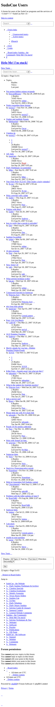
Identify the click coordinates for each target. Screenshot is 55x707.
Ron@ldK (13, 498)
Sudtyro (25, 219)
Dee (10, 225)
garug (11, 540)
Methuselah (13, 121)
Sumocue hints (12, 454)
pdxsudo (12, 415)
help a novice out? (13, 399)
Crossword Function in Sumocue (19, 292)
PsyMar (25, 450)
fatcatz (11, 281)
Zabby (11, 198)
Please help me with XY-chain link (20, 413)
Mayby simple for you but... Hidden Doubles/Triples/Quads (20, 349)
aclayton (12, 443)
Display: (6, 559)
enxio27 (12, 108)
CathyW (12, 323)
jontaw (11, 512)
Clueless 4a (10, 133)
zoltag (24, 101)
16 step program (12, 251)
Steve (24, 547)
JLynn (11, 184)
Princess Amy (14, 295)
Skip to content (7, 18)
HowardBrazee (15, 94)
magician (12, 156)
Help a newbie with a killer (17, 195)
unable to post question (15, 537)
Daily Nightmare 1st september (18, 168)
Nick (11, 457)
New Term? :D (12, 265)
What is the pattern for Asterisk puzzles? (22, 385)
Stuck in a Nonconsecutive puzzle (20, 468)
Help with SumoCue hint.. (16, 440)
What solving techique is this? (18, 279)
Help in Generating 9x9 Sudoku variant (22, 482)
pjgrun (11, 526)
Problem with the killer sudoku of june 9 (22, 496)
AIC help (10, 154)
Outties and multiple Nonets (17, 119)
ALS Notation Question (15, 334)
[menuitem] (19, 34)
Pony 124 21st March (15, 320)
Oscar (24, 128)
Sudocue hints (12, 510)
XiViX (11, 353)
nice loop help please (14, 306)
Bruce (11, 401)
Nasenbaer (13, 470)
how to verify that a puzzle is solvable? (21, 223)
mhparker (12, 373)
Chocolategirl (14, 484)
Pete (10, 253)
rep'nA (24, 329)
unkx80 (25, 491)
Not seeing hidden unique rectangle (20, 91)
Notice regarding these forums (18, 105)
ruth (10, 267)
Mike (11, 170)
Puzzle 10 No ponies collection (18, 427)
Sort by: (24, 559)
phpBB (14, 684)
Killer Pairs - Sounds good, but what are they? (24, 371)
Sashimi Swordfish (13, 237)
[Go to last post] (28, 101)
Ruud (24, 163)
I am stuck (10, 524)
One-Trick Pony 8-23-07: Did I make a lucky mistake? (28, 182)
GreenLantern (27, 316)
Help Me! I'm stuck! (14, 62)
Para (23, 205)
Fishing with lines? (13, 209)
